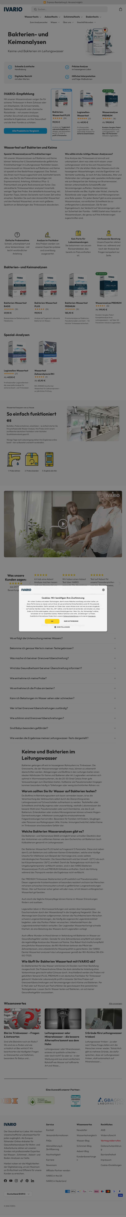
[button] (63, 627)
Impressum (92, 616)
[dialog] (63, 608)
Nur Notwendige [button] (71, 621)
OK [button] (52, 621)
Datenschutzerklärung (71, 616)
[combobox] (103, 590)
